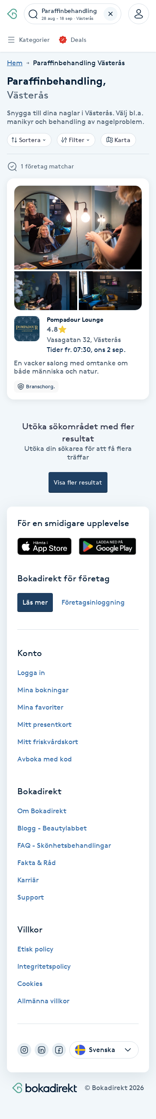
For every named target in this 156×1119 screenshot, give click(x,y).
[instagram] (24, 1050)
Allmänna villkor (43, 1001)
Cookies (29, 984)
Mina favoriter (40, 707)
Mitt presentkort (44, 724)
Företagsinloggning (93, 602)
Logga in (31, 673)
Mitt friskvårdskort (47, 742)
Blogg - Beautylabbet (52, 828)
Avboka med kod (44, 759)
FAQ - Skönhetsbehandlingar (64, 845)
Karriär (28, 880)
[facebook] (59, 1050)
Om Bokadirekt (41, 811)
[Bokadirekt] (12, 14)
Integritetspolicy (44, 966)
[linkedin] (42, 1050)
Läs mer (35, 602)
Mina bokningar (42, 690)
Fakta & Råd (36, 863)
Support (30, 897)
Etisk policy (35, 949)
